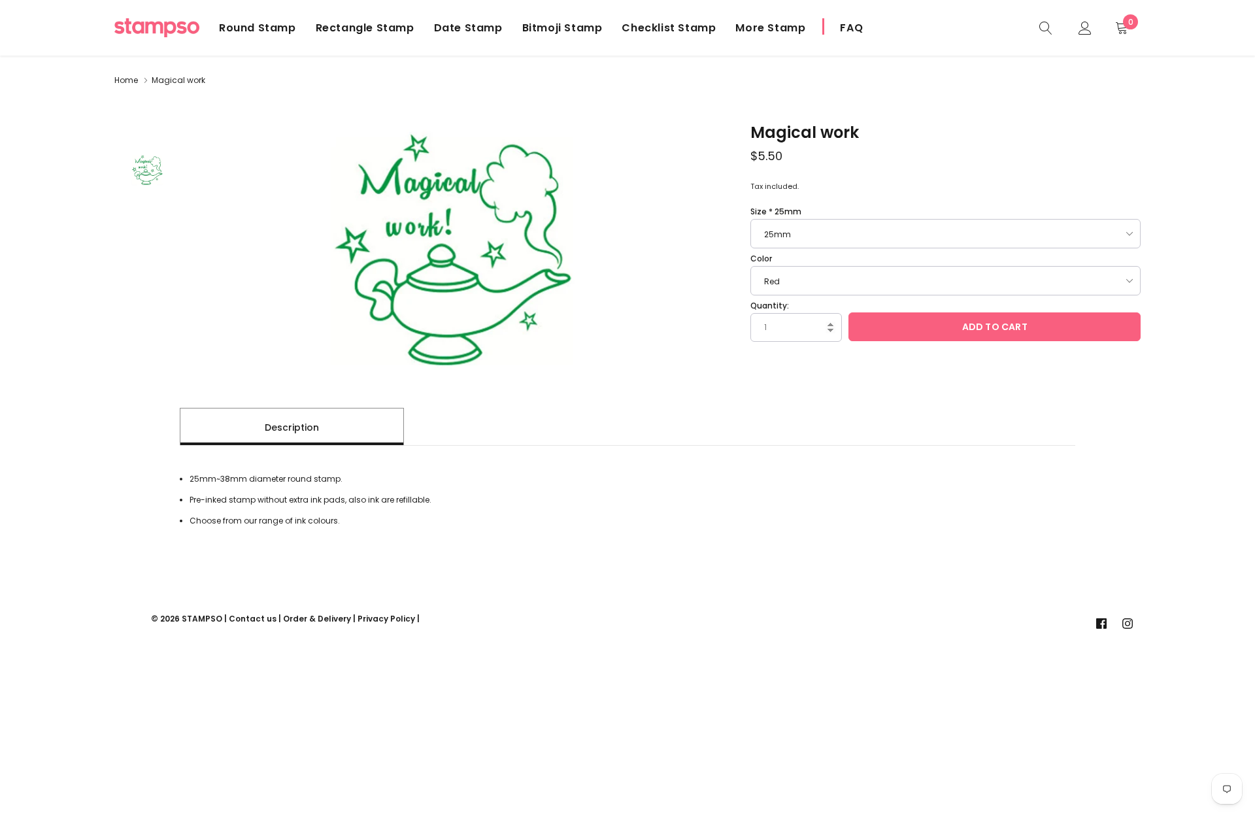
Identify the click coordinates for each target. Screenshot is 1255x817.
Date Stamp (468, 27)
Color (761, 258)
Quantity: (769, 305)
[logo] (156, 28)
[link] (1045, 27)
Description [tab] (292, 427)
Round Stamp (257, 27)
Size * (775, 211)
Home (126, 80)
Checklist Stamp (669, 27)
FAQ (851, 27)
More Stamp (770, 27)
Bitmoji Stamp (562, 27)
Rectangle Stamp (365, 27)
